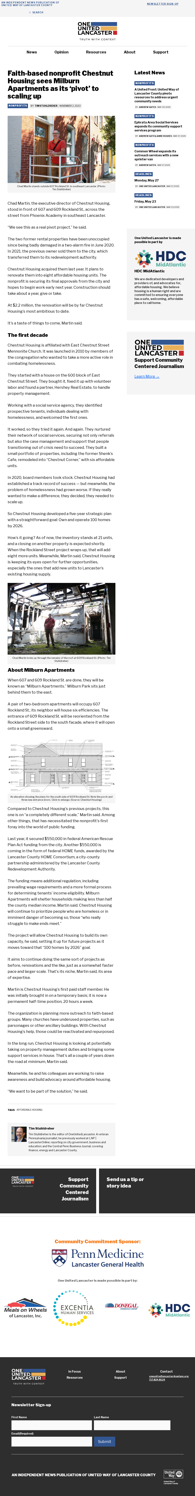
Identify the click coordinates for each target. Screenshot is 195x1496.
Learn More (147, 376)
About (130, 52)
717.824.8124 (157, 1379)
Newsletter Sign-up (162, 3)
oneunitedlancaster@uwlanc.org (169, 1376)
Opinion (61, 52)
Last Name (101, 1417)
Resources (96, 52)
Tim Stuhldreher (46, 105)
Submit (104, 1441)
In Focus (74, 1371)
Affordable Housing (29, 1109)
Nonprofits (18, 105)
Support (161, 52)
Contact (166, 1371)
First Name (19, 1417)
